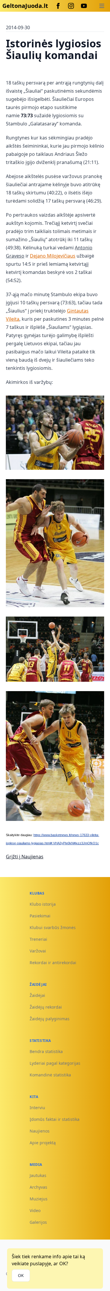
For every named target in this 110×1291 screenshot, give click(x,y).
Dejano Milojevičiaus (52, 256)
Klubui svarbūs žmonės (53, 927)
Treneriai (38, 939)
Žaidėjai (37, 995)
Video (35, 1210)
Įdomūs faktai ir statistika (54, 1119)
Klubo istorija (43, 904)
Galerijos (38, 1222)
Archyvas (38, 1187)
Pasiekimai (40, 916)
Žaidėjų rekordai (46, 1007)
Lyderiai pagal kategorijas (55, 1063)
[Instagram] (71, 6)
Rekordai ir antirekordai (53, 962)
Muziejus (39, 1199)
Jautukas (38, 1175)
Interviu (37, 1107)
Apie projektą (43, 1142)
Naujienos (40, 1131)
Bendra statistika (46, 1051)
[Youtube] (84, 6)
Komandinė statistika (50, 1075)
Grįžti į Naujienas (24, 856)
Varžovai (38, 951)
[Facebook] (58, 6)
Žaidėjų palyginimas (50, 1018)
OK (21, 1275)
